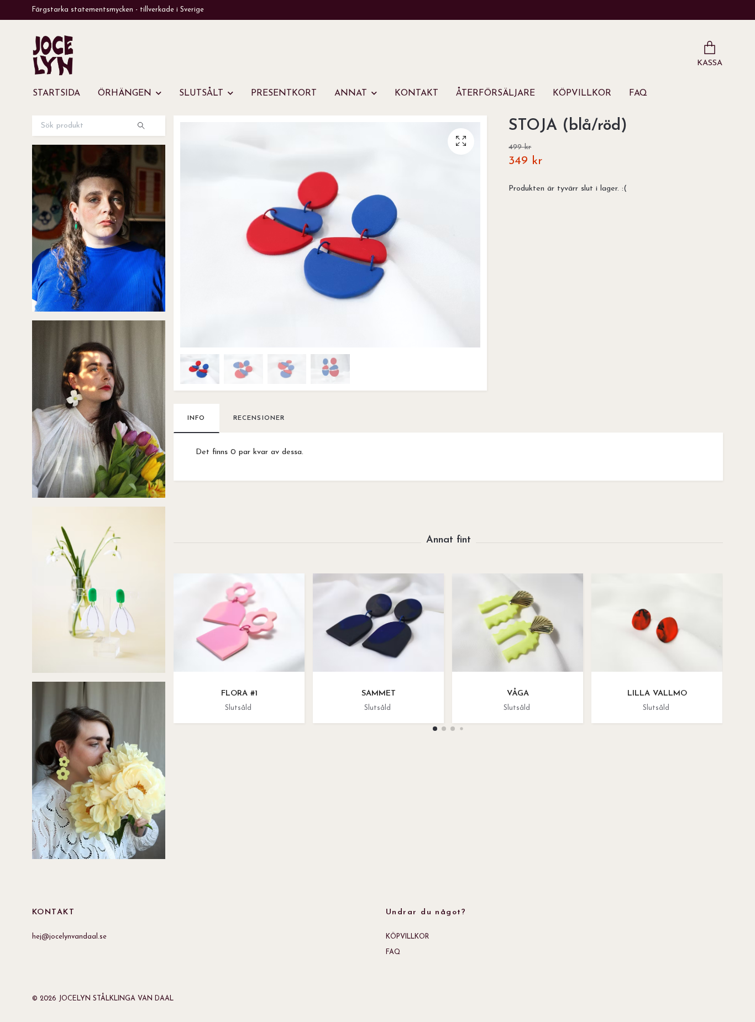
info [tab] (196, 418)
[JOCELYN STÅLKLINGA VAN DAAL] (53, 55)
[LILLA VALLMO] (656, 626)
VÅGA (518, 693)
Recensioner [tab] (259, 418)
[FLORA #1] (239, 626)
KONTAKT (416, 93)
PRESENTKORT (284, 93)
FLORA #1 (239, 693)
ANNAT (350, 93)
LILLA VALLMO (657, 693)
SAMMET (378, 693)
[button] (435, 728)
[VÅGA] (517, 626)
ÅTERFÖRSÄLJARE (495, 93)
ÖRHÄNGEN (124, 93)
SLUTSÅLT (201, 93)
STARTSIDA (56, 93)
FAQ (638, 93)
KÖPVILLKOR (582, 93)
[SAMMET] (378, 626)
